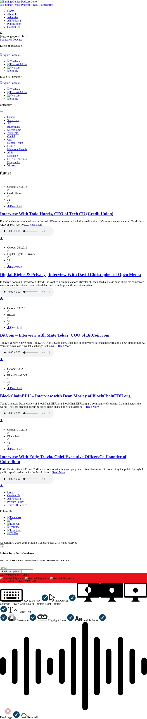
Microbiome (14, 129)
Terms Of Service (17, 505)
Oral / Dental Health (15, 141)
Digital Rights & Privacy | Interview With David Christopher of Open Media (70, 274)
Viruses (11, 165)
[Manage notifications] (8, 711)
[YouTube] (13, 61)
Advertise (12, 17)
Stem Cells (13, 120)
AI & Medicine (12, 154)
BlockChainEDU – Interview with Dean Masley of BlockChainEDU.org (65, 396)
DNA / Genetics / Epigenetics (17, 160)
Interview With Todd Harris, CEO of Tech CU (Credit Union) (56, 213)
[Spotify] (12, 70)
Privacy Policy (15, 501)
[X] (9, 520)
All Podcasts (14, 20)
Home (10, 10)
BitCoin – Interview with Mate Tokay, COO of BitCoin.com (54, 335)
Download (16, 206)
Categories (47, 4)
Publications (14, 23)
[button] (24, 600)
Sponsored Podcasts (11, 39)
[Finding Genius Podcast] (18, 1)
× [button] (1, 581)
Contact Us (13, 27)
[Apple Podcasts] (10, 54)
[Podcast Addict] (17, 64)
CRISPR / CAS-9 (13, 135)
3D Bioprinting (13, 125)
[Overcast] (13, 67)
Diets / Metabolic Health (17, 148)
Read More (36, 224)
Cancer (11, 117)
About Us (12, 14)
